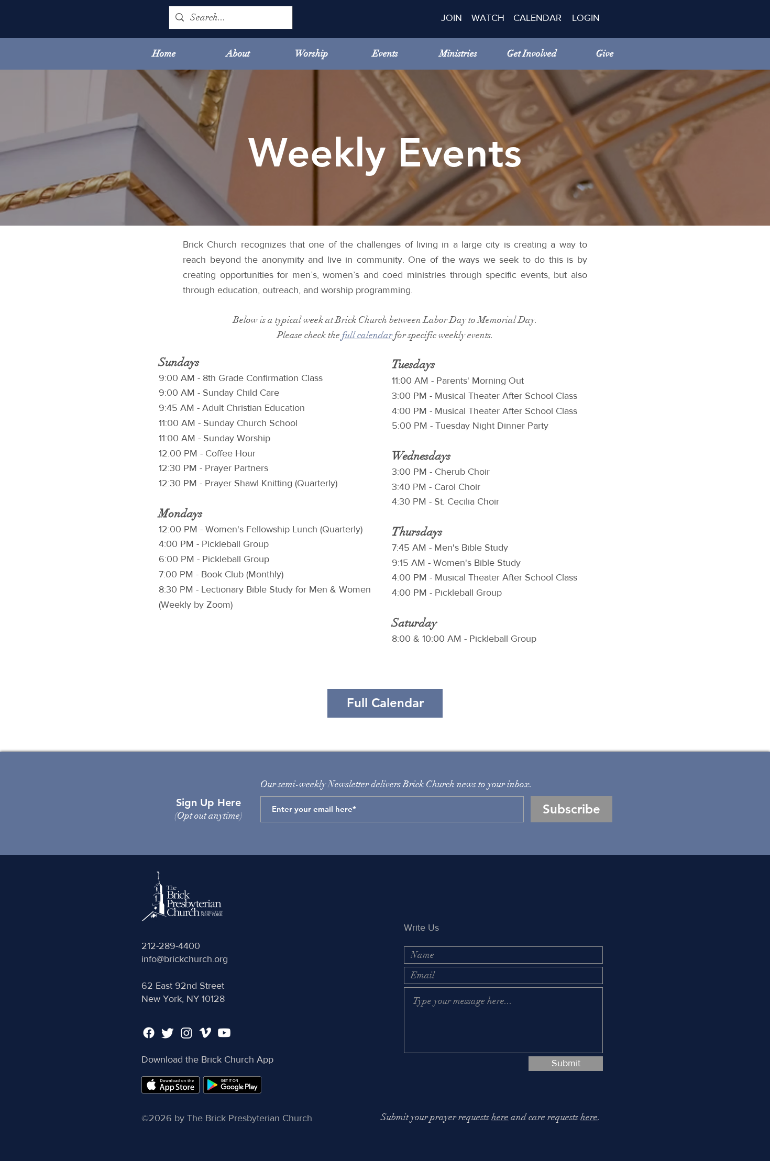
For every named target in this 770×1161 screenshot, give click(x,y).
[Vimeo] (205, 1032)
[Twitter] (167, 1032)
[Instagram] (186, 1032)
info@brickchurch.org (184, 959)
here (500, 1117)
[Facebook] (148, 1032)
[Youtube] (224, 1032)
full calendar (367, 335)
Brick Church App (237, 1059)
